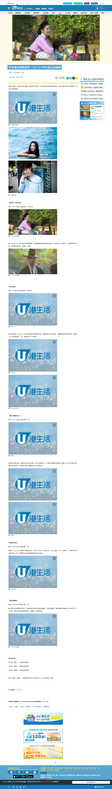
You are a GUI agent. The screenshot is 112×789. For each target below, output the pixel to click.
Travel (22, 3)
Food (28, 3)
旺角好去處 (92, 768)
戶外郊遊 (50, 770)
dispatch (13, 589)
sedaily (13, 373)
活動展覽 (43, 768)
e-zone (46, 3)
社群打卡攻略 (79, 3)
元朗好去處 (76, 768)
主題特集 (103, 13)
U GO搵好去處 (68, 3)
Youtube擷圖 (15, 236)
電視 (16, 706)
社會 (98, 768)
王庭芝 (13, 77)
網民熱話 (43, 775)
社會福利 (56, 770)
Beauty (34, 3)
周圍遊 (75, 13)
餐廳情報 (43, 770)
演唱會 (10, 13)
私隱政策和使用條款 (46, 781)
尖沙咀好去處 (59, 768)
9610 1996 (45, 701)
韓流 (22, 706)
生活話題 (16, 72)
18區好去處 (83, 13)
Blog (40, 3)
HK (17, 3)
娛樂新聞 (44, 8)
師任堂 (28, 706)
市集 (48, 768)
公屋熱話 (37, 8)
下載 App (95, 3)
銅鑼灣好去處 (68, 768)
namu (13, 326)
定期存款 (50, 8)
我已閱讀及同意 (91, 782)
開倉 (52, 768)
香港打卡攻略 (94, 13)
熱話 (22, 72)
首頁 (10, 72)
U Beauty (20, 690)
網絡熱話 (46, 706)
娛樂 (11, 706)
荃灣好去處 (84, 768)
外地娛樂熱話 (37, 706)
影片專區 (67, 13)
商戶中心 (87, 3)
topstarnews (15, 408)
